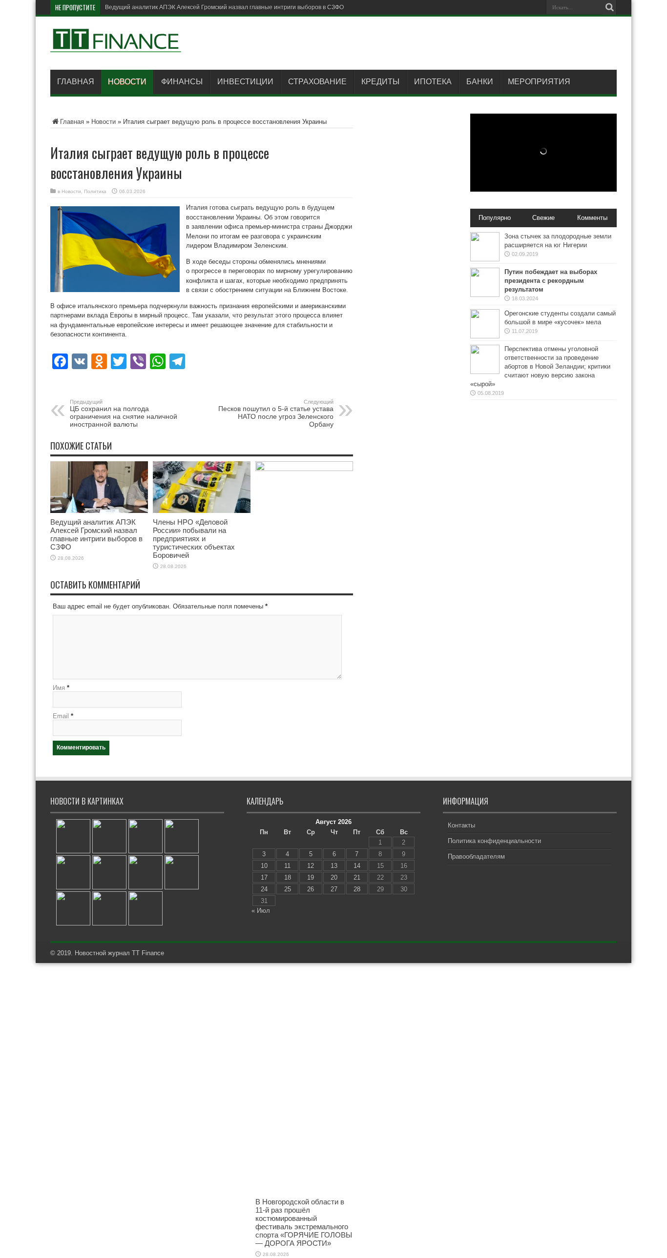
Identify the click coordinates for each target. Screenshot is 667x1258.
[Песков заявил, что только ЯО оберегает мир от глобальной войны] (145, 908)
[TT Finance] (116, 45)
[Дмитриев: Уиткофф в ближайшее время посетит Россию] (109, 836)
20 (334, 877)
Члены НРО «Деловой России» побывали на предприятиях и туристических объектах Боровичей (194, 538)
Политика (95, 191)
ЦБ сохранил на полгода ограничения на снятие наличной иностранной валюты (123, 413)
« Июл (260, 910)
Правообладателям (476, 856)
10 (264, 865)
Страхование (317, 82)
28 (357, 889)
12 (310, 865)
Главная (75, 82)
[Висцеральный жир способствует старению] (73, 872)
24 (264, 889)
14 (357, 865)
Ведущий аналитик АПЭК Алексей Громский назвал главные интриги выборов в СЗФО (224, 7)
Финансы (182, 82)
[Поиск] (609, 7)
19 (310, 877)
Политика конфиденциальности (494, 841)
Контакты (461, 825)
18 (287, 877)
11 (287, 865)
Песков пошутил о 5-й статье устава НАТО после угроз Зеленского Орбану (276, 413)
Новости (127, 82)
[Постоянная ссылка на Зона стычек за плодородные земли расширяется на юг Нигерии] (485, 259)
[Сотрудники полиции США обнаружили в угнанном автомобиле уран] (182, 836)
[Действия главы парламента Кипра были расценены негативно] (145, 836)
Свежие (543, 217)
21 (357, 877)
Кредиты (380, 82)
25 (287, 889)
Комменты (592, 217)
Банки (479, 82)
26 (310, 889)
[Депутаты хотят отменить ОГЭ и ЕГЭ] (182, 872)
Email (61, 716)
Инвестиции (245, 82)
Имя (59, 687)
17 (264, 877)
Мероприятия (539, 82)
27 (334, 889)
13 (334, 865)
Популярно (495, 217)
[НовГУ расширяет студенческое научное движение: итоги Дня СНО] (73, 836)
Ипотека (433, 82)
